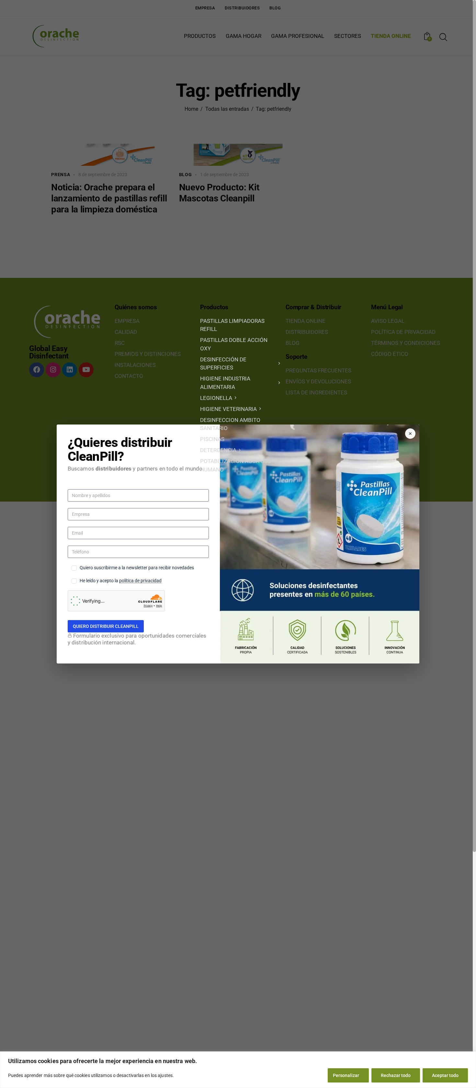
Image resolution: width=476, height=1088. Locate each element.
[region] (238, 1069)
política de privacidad (140, 580)
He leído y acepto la (121, 580)
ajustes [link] (165, 1075)
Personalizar (346, 1075)
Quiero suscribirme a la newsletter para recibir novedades (137, 567)
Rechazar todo (396, 1075)
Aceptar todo (445, 1075)
